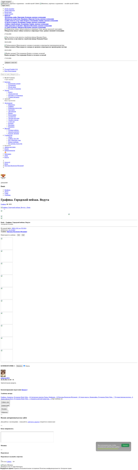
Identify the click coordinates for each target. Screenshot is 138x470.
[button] (9, 9)
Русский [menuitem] (7, 69)
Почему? (25, 390)
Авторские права (66, 468)
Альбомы (8, 195)
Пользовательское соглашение (30, 468)
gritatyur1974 (5, 378)
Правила (17, 468)
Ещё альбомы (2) (57, 399)
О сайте (13, 466)
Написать (19, 366)
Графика (3, 204)
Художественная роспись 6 (124, 397)
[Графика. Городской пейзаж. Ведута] (15, 207)
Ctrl (19, 235)
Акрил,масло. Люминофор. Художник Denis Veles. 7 (97, 397)
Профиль (7, 190)
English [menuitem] (12, 69)
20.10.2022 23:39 (6, 380)
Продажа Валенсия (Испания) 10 (69, 397)
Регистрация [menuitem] (12, 71)
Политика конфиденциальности (50, 468)
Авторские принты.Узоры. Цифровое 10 (44, 397)
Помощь (3, 466)
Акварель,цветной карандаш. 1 (41, 399)
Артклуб (10, 99)
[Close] (1, 414)
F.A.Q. (8, 466)
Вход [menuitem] (6, 71)
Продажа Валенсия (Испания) (17, 231)
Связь (6, 193)
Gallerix (9, 461)
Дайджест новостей (10, 62)
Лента (6, 191)
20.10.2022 (11, 230)
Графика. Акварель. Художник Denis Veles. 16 (16, 397)
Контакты (19, 466)
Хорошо (125, 445)
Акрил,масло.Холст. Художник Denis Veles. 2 (16, 399)
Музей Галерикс (10, 78)
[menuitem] (16, 69)
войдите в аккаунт (34, 422)
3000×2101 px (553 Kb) (19, 228)
